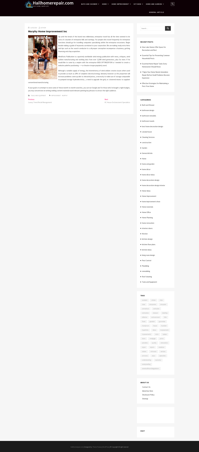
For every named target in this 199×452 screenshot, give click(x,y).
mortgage (152, 339)
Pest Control (146, 260)
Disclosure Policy (148, 395)
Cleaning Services (148, 137)
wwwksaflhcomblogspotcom (150, 369)
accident (144, 300)
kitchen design (147, 239)
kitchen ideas (147, 250)
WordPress (105, 447)
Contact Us (146, 387)
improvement (56, 96)
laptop (165, 334)
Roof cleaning (147, 277)
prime (161, 339)
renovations (164, 343)
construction (146, 142)
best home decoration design (152, 126)
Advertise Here (147, 391)
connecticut (145, 309)
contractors (145, 313)
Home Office (146, 212)
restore (144, 351)
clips (161, 300)
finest (143, 321)
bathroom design (148, 110)
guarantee (162, 321)
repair (144, 347)
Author (43, 28)
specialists (162, 356)
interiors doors (147, 228)
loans (143, 339)
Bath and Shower (89, 4)
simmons (145, 356)
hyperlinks (145, 330)
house (155, 326)
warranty (158, 360)
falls (165, 317)
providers (145, 343)
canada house (147, 132)
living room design (148, 255)
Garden (144, 148)
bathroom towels (148, 121)
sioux (153, 356)
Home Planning (147, 217)
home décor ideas (148, 175)
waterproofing (146, 364)
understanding (146, 360)
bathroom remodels (149, 116)
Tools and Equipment (38, 96)
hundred (163, 326)
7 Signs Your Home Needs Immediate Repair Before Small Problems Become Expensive (156, 75)
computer (163, 304)
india (156, 334)
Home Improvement (120, 4)
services (163, 351)
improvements (146, 334)
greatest (152, 321)
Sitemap (145, 399)
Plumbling (145, 266)
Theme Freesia (97, 447)
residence (161, 347)
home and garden (154, 4)
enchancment (155, 317)
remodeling (146, 271)
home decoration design (150, 180)
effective (144, 317)
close (143, 304)
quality (154, 343)
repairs (152, 347)
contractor (156, 309)
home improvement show (151, 201)
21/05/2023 (33, 28)
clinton (154, 300)
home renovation (148, 223)
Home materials (147, 207)
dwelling (164, 313)
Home (104, 4)
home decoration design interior (153, 185)
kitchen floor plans (148, 244)
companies (152, 304)
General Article (156, 12)
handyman (145, 326)
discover (155, 313)
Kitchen (137, 4)
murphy (64, 96)
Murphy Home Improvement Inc (47, 31)
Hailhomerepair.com (53, 3)
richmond (153, 351)
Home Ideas (146, 191)
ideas (154, 330)
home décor (146, 169)
